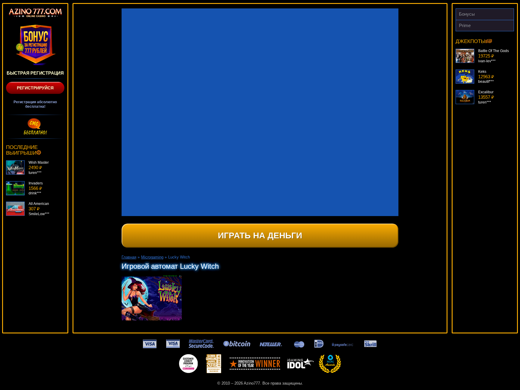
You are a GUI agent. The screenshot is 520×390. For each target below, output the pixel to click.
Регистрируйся (35, 87)
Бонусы (467, 14)
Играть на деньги (260, 235)
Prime (465, 25)
